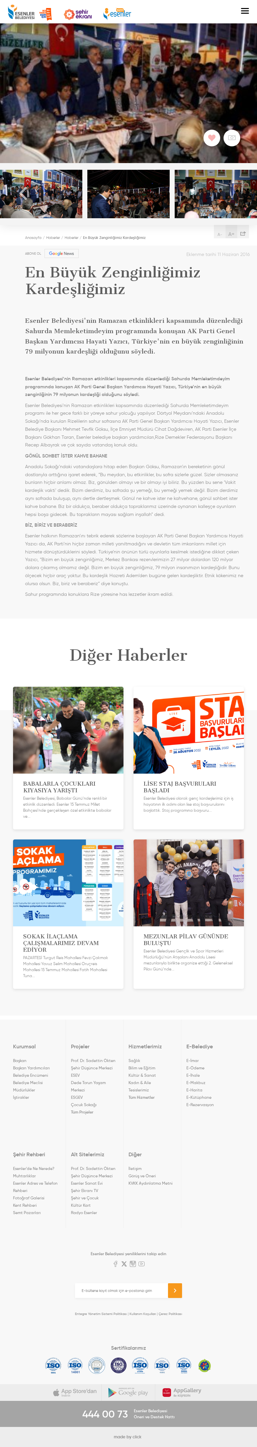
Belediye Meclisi (28, 1082)
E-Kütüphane (198, 1097)
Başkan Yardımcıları (31, 1067)
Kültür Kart (81, 1205)
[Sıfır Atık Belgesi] (204, 1365)
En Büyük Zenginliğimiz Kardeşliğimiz (114, 237)
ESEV (75, 1075)
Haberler (53, 237)
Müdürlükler (24, 1089)
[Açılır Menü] (245, 12)
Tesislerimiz (138, 1089)
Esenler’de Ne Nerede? (33, 1168)
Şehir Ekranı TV (78, 14)
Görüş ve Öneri (142, 1175)
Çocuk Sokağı (84, 1104)
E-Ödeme (195, 1067)
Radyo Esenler (117, 14)
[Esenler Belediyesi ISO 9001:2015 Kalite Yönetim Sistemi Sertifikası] (53, 1365)
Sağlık (134, 1060)
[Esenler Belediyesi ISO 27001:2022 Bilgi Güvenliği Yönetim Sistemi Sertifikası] (97, 1365)
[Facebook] (115, 1264)
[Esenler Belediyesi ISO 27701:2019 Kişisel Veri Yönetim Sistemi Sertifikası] (118, 1365)
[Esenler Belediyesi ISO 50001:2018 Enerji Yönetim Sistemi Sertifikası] (184, 1365)
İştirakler (21, 1097)
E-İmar (192, 1060)
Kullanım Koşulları (143, 1314)
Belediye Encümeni (30, 1075)
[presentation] (23, 194)
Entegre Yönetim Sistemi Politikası (101, 1314)
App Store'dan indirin (75, 1392)
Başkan (19, 1060)
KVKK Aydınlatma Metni (150, 1183)
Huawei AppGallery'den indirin (182, 1392)
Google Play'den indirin (128, 1392)
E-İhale (193, 1075)
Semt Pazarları (27, 1212)
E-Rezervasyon (200, 1104)
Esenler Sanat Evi (87, 1183)
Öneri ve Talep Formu (45, 14)
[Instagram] (133, 1264)
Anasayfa (33, 237)
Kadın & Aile (139, 1082)
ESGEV (77, 1097)
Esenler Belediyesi (21, 12)
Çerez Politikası (170, 1314)
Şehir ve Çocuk (85, 1197)
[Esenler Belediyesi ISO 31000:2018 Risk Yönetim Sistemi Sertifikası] (140, 1365)
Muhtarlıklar (24, 1175)
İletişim (135, 1168)
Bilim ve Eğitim (141, 1067)
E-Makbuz (195, 1082)
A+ (231, 234)
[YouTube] (142, 1264)
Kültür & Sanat (142, 1075)
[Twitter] (124, 1264)
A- (220, 234)
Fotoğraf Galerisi (29, 1197)
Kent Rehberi (25, 1205)
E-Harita (194, 1089)
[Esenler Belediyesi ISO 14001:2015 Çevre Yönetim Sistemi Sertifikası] (75, 1365)
